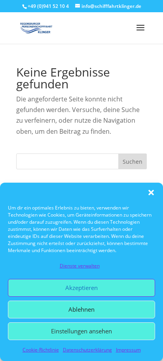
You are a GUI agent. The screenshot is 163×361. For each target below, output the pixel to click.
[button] (151, 192)
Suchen (132, 161)
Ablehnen (81, 309)
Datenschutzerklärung (87, 349)
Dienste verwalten (80, 265)
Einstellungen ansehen (81, 331)
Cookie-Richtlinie (41, 349)
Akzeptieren (81, 288)
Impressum (128, 349)
